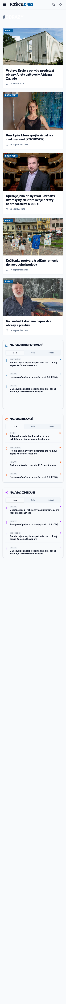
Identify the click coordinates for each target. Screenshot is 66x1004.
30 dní (51, 353)
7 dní (33, 353)
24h (15, 353)
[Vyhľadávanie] (53, 4)
